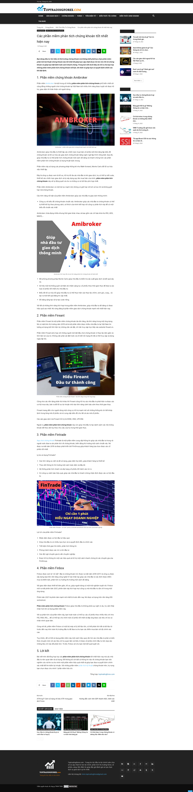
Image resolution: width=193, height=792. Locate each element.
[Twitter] (58, 51)
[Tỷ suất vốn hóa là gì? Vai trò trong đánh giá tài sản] (125, 40)
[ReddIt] (78, 51)
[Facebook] (52, 51)
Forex (79, 16)
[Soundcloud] (140, 770)
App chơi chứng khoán (45, 440)
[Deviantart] (134, 764)
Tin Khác (42, 21)
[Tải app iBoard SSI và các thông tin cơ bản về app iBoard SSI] (125, 141)
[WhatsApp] (68, 51)
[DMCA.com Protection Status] (70, 786)
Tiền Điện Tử (90, 16)
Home (40, 16)
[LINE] (104, 51)
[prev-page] (38, 738)
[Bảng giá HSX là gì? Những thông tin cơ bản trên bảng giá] (76, 722)
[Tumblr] (83, 51)
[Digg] (99, 51)
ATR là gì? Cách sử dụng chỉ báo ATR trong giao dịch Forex (54, 700)
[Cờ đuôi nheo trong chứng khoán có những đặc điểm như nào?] (102, 722)
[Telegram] (88, 51)
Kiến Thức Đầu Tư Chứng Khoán (66, 27)
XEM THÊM (59, 709)
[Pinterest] (63, 51)
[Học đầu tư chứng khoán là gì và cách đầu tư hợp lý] (49, 722)
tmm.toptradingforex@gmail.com (94, 774)
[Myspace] (122, 770)
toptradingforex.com (107, 674)
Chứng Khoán (68, 16)
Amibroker (50, 83)
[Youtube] (122, 776)
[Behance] (122, 764)
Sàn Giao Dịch (52, 16)
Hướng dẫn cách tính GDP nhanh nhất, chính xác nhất (97, 700)
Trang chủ (40, 27)
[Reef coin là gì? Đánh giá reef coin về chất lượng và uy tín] (125, 72)
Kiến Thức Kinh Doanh (129, 16)
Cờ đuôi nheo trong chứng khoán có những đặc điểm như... (142, 119)
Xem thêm (137, 80)
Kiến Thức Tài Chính (107, 16)
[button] (153, 16)
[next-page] (41, 738)
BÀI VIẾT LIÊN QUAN (45, 709)
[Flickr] (146, 764)
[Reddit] (134, 770)
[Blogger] (128, 764)
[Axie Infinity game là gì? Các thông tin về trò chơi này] (125, 50)
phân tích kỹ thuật (86, 665)
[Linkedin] (73, 51)
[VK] (93, 51)
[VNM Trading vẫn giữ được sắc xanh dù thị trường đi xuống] (125, 130)
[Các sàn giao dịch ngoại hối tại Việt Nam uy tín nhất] (125, 61)
